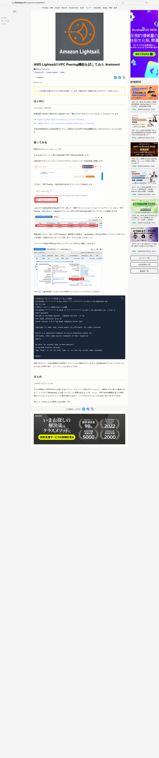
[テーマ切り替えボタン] (146, 2)
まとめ (3, 24)
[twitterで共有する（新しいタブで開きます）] (124, 77)
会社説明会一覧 (144, 264)
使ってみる (5, 21)
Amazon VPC (40, 72)
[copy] (122, 298)
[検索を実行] (123, 3)
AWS (51, 8)
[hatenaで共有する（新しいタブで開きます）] (115, 77)
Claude (57, 8)
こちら (55, 149)
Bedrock (64, 8)
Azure (82, 8)
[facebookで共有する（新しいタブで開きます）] (119, 77)
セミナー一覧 (144, 258)
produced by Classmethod (36, 3)
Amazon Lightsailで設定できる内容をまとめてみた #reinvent (60, 119)
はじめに (4, 18)
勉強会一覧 (144, 271)
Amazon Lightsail (52, 72)
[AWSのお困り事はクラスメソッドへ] (79, 429)
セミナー (89, 8)
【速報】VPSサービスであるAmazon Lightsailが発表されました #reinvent (65, 123)
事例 (110, 8)
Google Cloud (73, 8)
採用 (115, 8)
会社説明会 (97, 8)
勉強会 (105, 8)
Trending (45, 8)
